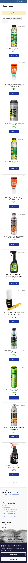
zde (11, 550)
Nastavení (13, 554)
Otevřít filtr (14, 13)
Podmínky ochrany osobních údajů (11, 511)
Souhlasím (13, 559)
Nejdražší (19, 18)
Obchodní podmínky (7, 506)
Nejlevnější (13, 18)
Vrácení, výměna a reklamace (9, 509)
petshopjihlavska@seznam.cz (11, 494)
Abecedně (5, 21)
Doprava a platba (6, 507)
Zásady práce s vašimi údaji (9, 516)
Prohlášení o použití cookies (9, 513)
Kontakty (4, 515)
